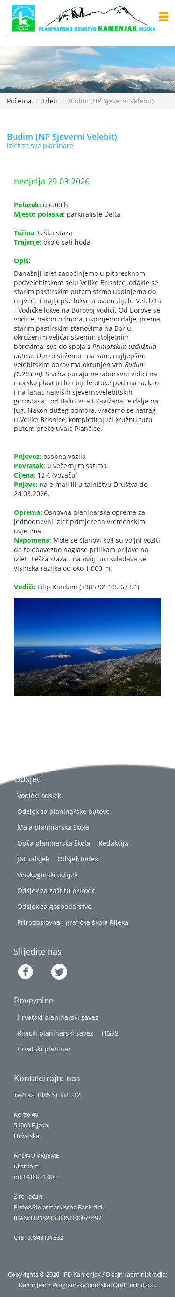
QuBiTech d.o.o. (134, 1285)
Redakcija (113, 843)
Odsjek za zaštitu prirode (56, 890)
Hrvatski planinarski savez (57, 1017)
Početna (19, 100)
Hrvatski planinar (44, 1048)
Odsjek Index (77, 858)
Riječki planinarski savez (55, 1033)
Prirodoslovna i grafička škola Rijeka (72, 922)
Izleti (49, 100)
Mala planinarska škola (53, 827)
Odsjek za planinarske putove (63, 811)
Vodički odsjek (39, 795)
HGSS (110, 1033)
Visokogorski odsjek (47, 874)
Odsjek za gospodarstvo (54, 906)
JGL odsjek (33, 858)
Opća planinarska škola (53, 843)
